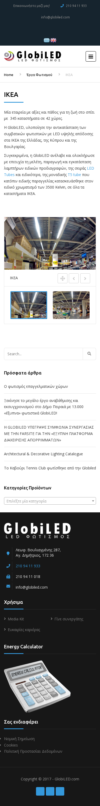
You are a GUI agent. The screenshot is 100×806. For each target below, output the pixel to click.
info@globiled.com (55, 17)
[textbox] (50, 501)
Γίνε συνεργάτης (68, 618)
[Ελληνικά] (47, 40)
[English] (53, 40)
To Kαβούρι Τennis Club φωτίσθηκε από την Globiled (50, 467)
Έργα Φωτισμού (39, 75)
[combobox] (50, 501)
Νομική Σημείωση (19, 738)
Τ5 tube (74, 174)
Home (8, 75)
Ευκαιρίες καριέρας (24, 629)
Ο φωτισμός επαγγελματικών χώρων (36, 386)
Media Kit (16, 618)
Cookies (11, 745)
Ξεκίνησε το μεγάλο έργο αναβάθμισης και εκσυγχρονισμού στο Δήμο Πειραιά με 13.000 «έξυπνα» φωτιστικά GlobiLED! (43, 407)
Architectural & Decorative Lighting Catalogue (43, 453)
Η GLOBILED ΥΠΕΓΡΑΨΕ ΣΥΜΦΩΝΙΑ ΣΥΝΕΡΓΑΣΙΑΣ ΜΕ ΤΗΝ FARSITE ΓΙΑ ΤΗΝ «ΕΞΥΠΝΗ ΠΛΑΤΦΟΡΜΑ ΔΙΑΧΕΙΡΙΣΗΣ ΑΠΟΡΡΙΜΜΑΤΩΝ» (49, 433)
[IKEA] (28, 305)
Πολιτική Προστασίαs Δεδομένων (33, 751)
